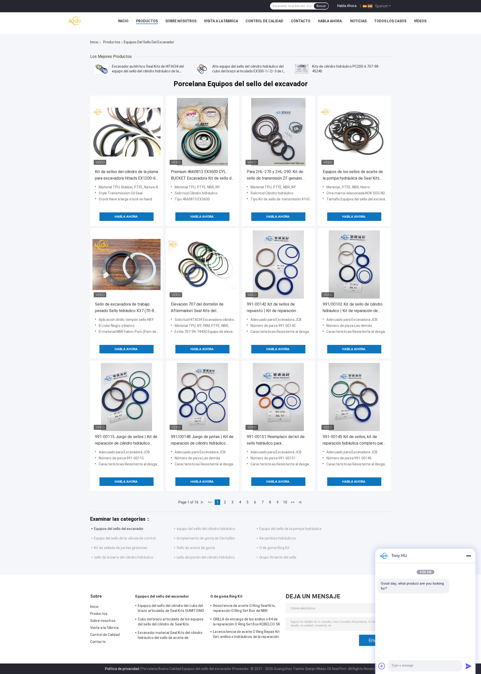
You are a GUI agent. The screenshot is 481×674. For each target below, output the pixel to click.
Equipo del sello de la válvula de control (125, 538)
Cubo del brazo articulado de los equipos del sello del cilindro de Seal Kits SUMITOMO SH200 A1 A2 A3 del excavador (170, 622)
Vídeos (420, 21)
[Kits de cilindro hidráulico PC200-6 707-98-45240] (301, 69)
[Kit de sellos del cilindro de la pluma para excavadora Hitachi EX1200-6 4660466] (126, 132)
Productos (147, 21)
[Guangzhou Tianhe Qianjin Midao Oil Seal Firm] (74, 22)
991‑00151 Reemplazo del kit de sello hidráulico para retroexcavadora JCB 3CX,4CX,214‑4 (276, 440)
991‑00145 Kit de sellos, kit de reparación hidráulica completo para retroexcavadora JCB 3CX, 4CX (354, 440)
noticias (358, 21)
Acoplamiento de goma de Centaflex (206, 538)
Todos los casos (390, 21)
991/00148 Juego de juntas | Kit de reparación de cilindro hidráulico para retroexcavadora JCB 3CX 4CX (202, 440)
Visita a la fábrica (221, 21)
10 (285, 502)
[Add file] (381, 665)
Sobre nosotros (180, 21)
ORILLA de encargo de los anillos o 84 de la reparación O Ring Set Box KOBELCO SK (246, 621)
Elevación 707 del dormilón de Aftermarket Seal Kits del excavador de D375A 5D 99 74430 (201, 308)
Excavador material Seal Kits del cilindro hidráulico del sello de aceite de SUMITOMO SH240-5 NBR (170, 636)
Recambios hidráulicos (277, 538)
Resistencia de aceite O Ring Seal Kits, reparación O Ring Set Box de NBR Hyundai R (244, 609)
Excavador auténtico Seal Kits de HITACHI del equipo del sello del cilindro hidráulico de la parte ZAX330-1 (148, 71)
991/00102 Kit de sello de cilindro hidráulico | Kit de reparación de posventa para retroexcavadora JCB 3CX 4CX (353, 308)
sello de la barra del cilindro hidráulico (123, 557)
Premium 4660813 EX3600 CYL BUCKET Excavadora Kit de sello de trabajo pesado (202, 175)
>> (293, 502)
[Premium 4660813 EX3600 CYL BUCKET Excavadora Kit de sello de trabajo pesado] (202, 132)
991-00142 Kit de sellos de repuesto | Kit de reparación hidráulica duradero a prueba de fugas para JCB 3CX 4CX (274, 308)
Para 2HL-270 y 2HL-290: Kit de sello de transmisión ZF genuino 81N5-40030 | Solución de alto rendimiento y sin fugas (275, 175)
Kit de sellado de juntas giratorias (120, 548)
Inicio (123, 21)
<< (210, 502)
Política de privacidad (122, 669)
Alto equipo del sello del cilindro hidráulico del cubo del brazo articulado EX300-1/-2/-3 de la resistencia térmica (248, 71)
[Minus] (468, 556)
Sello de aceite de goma (196, 548)
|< (202, 502)
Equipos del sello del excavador (119, 529)
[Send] (468, 665)
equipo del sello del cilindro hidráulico (206, 529)
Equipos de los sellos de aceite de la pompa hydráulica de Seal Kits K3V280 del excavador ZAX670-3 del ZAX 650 (353, 175)
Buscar (321, 6)
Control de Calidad (264, 21)
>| (300, 502)
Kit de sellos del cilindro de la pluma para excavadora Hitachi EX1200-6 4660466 (126, 175)
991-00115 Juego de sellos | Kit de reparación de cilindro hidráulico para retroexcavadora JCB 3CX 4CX (126, 440)
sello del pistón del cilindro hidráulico (206, 557)
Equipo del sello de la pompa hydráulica (290, 529)
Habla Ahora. (347, 6)
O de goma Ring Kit (274, 548)
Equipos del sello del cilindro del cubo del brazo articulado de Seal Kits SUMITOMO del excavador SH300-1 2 (171, 609)
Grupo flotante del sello (277, 557)
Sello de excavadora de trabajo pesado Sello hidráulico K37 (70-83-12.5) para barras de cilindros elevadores (126, 308)
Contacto (300, 21)
